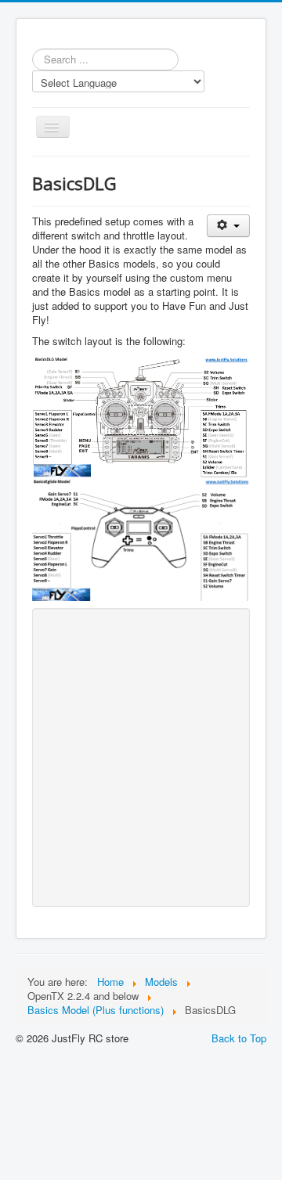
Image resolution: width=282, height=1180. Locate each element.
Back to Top (239, 1038)
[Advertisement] (141, 757)
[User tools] (228, 225)
